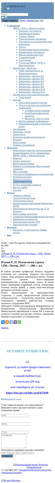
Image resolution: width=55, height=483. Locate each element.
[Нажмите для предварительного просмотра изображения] (27, 256)
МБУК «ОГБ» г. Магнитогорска (29, 28)
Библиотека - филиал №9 (31, 86)
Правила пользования (24, 145)
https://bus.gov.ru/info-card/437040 (27, 392)
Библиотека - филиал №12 (32, 92)
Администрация (27, 57)
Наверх (5, 328)
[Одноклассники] (7, 322)
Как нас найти (20, 187)
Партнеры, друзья (22, 132)
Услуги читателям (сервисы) (27, 185)
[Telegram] (11, 322)
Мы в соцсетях (20, 171)
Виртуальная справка (23, 163)
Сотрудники (25, 60)
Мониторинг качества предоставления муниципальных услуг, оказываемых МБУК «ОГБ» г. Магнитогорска (32, 153)
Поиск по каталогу (22, 179)
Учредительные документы (32, 39)
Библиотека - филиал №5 (31, 81)
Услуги (22, 47)
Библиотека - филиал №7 (31, 84)
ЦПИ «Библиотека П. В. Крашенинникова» (31, 72)
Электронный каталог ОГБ (26, 222)
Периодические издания (25, 224)
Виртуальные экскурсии (25, 214)
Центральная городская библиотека (31, 94)
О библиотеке (13, 26)
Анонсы (17, 190)
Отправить (7, 456)
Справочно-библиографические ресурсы (33, 216)
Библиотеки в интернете (25, 219)
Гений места (19, 134)
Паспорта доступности (30, 31)
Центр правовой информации (34, 121)
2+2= (4, 452)
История (17, 140)
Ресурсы (11, 193)
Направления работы (29, 33)
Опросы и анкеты (22, 195)
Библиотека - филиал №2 (31, 76)
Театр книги (25, 97)
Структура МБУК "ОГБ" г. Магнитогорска (32, 64)
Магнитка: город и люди (37, 118)
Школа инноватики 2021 (31, 55)
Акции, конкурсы (22, 161)
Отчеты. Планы (26, 36)
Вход (9, 235)
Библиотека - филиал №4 (31, 79)
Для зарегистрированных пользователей (33, 174)
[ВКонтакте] (3, 322)
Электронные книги (23, 201)
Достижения (19, 129)
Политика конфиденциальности (29, 137)
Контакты (11, 227)
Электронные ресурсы (24, 198)
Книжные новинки (22, 182)
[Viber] (15, 322)
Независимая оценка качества (34, 49)
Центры (17, 100)
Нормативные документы (32, 52)
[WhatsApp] (19, 322)
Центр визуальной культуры (33, 102)
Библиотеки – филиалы (24, 68)
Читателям (12, 148)
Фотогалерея (19, 142)
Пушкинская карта (22, 177)
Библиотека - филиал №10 (32, 89)
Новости (17, 158)
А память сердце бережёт (37, 110)
